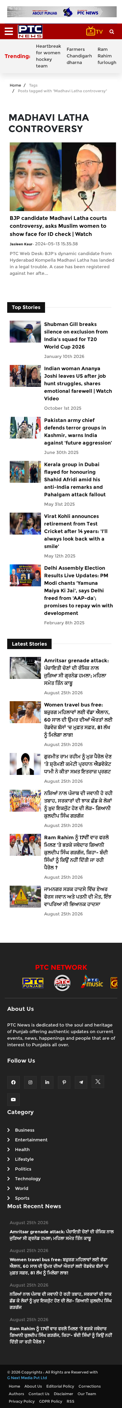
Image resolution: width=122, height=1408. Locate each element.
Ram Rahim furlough (107, 55)
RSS (70, 1401)
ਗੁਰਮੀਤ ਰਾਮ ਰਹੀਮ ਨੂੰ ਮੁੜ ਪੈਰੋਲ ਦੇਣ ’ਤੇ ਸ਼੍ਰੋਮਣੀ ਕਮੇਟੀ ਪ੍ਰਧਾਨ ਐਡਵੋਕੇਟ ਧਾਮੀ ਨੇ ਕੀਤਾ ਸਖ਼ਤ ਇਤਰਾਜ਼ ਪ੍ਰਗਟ (78, 764)
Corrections (90, 1386)
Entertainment (31, 1140)
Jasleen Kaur (21, 244)
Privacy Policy (22, 1401)
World (21, 1188)
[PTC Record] (62, 982)
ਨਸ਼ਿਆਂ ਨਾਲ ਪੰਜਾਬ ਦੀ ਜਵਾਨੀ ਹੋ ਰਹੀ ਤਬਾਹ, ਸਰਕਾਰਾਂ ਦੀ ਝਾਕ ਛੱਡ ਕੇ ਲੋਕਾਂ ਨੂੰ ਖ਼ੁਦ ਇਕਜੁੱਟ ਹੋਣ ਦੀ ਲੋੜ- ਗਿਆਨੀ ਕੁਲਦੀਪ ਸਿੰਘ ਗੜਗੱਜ (78, 804)
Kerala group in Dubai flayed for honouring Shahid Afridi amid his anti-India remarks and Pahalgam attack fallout (75, 479)
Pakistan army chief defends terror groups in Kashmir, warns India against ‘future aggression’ (78, 431)
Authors (16, 1393)
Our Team (87, 1393)
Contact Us (38, 1393)
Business (24, 1130)
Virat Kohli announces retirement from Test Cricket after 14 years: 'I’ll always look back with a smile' (76, 531)
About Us (33, 1386)
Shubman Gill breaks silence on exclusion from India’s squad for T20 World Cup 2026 (76, 335)
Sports (22, 1198)
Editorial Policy (60, 1386)
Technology (28, 1178)
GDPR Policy (50, 1401)
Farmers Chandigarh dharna (79, 55)
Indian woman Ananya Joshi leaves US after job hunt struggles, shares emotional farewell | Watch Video (78, 383)
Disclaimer (63, 1393)
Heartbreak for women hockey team (48, 56)
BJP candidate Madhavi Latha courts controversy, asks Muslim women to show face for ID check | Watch (58, 226)
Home (15, 85)
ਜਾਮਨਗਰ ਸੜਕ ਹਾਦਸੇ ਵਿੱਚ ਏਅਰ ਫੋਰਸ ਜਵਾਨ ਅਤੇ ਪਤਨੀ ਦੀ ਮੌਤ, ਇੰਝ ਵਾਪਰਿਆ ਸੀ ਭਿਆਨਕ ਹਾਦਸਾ (77, 896)
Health (22, 1149)
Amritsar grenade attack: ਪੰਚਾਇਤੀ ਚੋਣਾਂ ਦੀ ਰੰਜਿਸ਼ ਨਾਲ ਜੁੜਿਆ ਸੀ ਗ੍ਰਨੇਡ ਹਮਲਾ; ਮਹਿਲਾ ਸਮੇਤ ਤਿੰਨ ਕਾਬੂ (76, 672)
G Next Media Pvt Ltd (27, 1377)
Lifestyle (24, 1159)
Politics (23, 1169)
